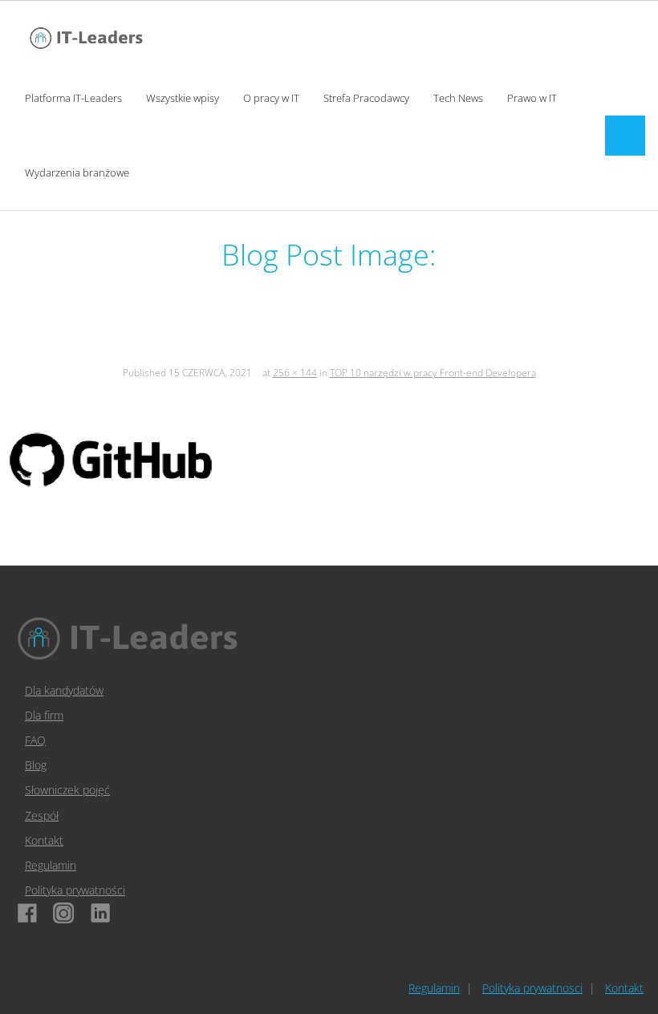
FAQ (35, 740)
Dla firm (44, 715)
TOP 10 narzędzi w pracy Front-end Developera (433, 372)
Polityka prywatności (75, 890)
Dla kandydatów (64, 690)
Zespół (42, 815)
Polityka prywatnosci (532, 988)
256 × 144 (295, 372)
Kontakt (44, 840)
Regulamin (50, 865)
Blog (36, 765)
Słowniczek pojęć (67, 789)
